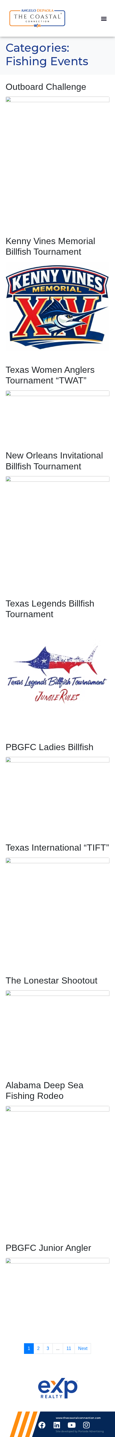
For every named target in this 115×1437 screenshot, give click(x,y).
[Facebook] (41, 1425)
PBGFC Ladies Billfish (50, 747)
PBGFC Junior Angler (48, 1248)
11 (68, 1348)
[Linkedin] (56, 1425)
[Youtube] (71, 1425)
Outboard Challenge (46, 87)
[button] (104, 18)
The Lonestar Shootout (51, 980)
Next (82, 1348)
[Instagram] (86, 1425)
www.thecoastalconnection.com (78, 1417)
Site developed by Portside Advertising (80, 1431)
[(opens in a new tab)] (57, 159)
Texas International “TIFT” (57, 847)
